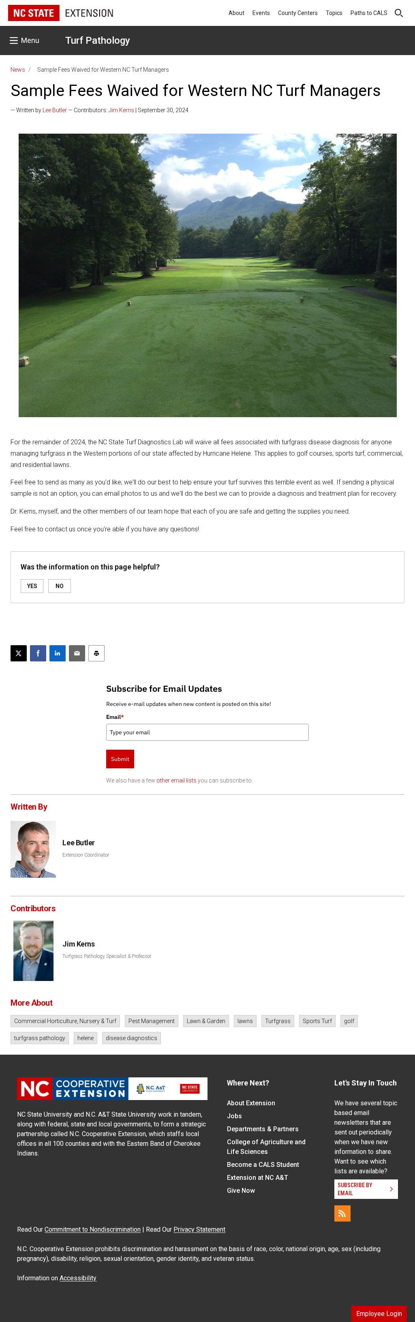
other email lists (176, 780)
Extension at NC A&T (257, 1177)
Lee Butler (55, 110)
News (18, 69)
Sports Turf (317, 1021)
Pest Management (151, 1021)
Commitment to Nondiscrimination (93, 1229)
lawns (245, 1021)
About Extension (251, 1103)
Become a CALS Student (263, 1164)
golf (349, 1021)
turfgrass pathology (39, 1038)
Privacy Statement (199, 1229)
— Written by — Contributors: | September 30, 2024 (99, 110)
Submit (120, 759)
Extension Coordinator (85, 855)
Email (115, 717)
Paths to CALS (369, 13)
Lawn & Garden (206, 1021)
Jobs (234, 1116)
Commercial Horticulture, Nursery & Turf (65, 1021)
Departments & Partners (263, 1129)
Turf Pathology (97, 40)
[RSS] (342, 1213)
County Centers (298, 13)
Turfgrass (278, 1021)
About (236, 13)
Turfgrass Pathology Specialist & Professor (106, 956)
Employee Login (379, 1314)
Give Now (241, 1190)
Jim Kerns (121, 110)
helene (85, 1038)
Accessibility (78, 1278)
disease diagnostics (131, 1038)
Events (261, 13)
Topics (334, 13)
